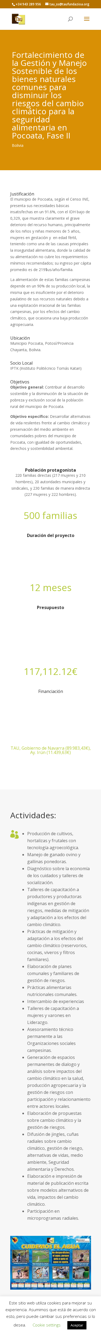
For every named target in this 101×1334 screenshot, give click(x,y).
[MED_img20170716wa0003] (50, 1289)
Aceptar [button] (77, 1325)
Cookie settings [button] (47, 1325)
